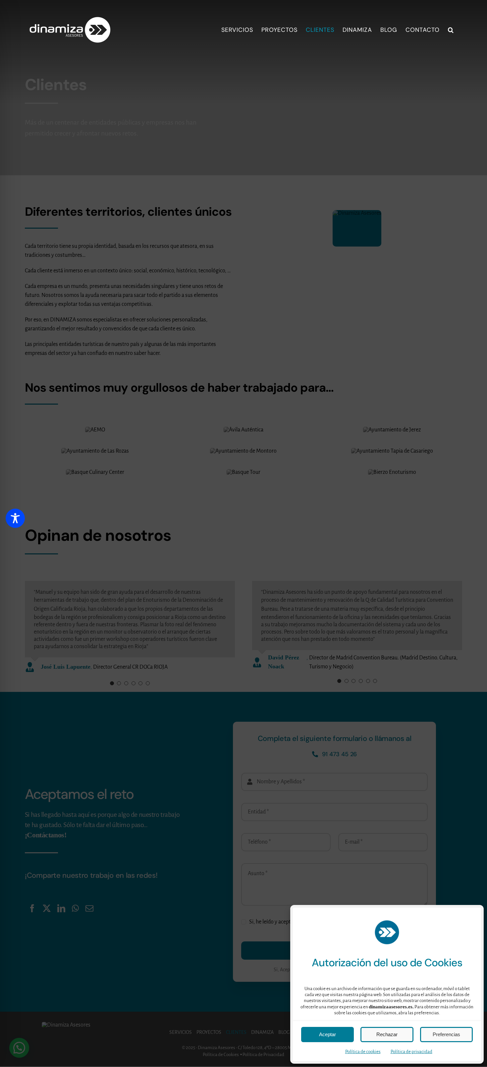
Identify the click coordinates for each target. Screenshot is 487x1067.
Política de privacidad (411, 1051)
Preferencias (446, 1034)
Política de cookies (363, 1051)
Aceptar (327, 1034)
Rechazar (387, 1034)
